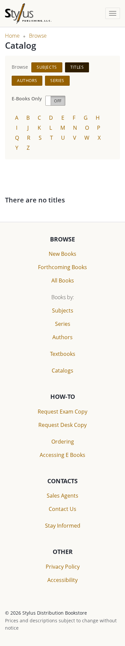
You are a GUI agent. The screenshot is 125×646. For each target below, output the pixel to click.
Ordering (62, 441)
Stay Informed (62, 525)
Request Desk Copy (62, 425)
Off (58, 101)
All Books (62, 280)
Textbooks (62, 354)
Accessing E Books (62, 455)
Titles (77, 67)
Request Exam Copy (62, 411)
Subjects (47, 67)
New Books (62, 253)
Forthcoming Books (62, 267)
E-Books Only (27, 98)
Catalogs (62, 370)
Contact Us (62, 509)
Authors (27, 80)
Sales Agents (62, 495)
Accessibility (62, 580)
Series (57, 80)
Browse (38, 35)
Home (12, 35)
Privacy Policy (63, 566)
